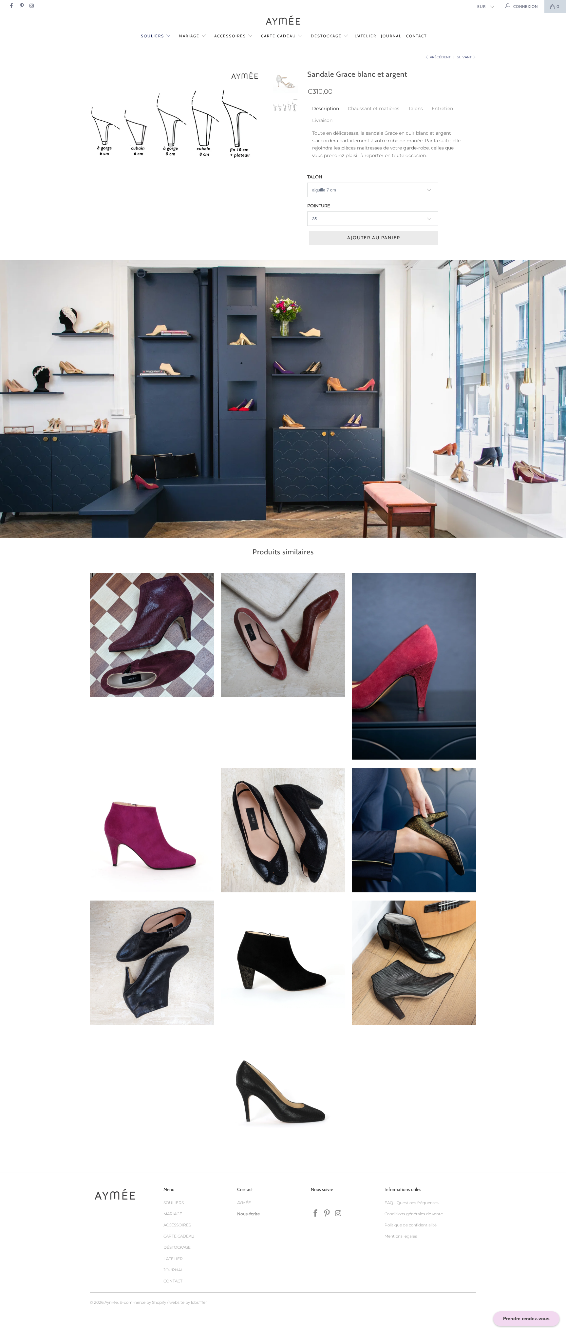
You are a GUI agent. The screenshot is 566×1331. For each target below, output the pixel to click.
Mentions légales (401, 1236)
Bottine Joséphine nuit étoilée (414, 963)
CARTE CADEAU (279, 35)
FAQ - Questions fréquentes (412, 1202)
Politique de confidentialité (411, 1224)
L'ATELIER (365, 35)
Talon (314, 176)
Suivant (465, 57)
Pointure (318, 205)
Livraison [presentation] (322, 120)
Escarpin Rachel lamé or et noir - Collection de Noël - (414, 830)
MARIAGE (190, 35)
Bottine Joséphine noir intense (152, 963)
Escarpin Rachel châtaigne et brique (283, 635)
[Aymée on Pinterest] (21, 6)
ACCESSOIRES (231, 35)
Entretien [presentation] (442, 108)
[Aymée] (283, 21)
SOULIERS (153, 35)
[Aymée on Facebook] (11, 6)
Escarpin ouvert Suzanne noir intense (283, 830)
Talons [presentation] (415, 108)
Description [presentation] (325, 108)
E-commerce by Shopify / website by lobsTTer (163, 1302)
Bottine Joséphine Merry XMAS (152, 635)
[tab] (325, 108)
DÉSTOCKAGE (327, 35)
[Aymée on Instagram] (31, 6)
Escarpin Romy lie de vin (414, 666)
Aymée (111, 1302)
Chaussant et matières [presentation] (373, 108)
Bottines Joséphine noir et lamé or (283, 963)
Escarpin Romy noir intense (281, 1095)
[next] (255, 118)
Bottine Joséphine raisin (152, 830)
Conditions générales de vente (414, 1213)
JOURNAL (391, 35)
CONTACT (416, 35)
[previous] (99, 118)
